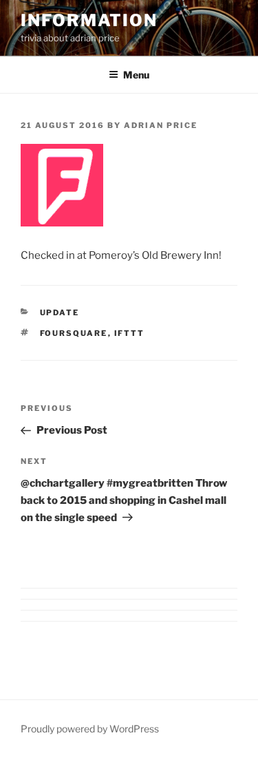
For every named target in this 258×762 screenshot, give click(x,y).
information (89, 20)
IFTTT (129, 333)
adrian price (160, 125)
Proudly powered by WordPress (90, 728)
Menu (136, 75)
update (60, 312)
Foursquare (74, 333)
